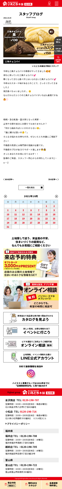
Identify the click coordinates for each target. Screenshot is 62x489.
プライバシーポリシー (18, 423)
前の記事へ (9, 179)
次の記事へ (52, 179)
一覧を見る (30, 187)
